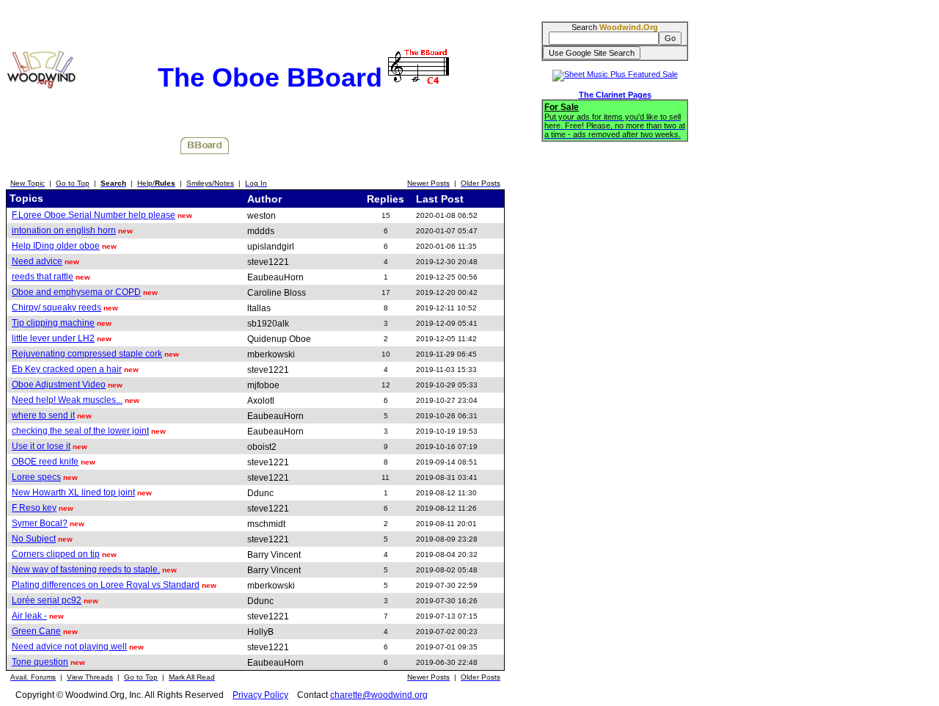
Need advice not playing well (69, 646)
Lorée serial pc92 (46, 600)
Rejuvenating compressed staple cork (87, 354)
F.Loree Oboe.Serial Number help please (93, 215)
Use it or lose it (41, 446)
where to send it (43, 415)
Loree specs (36, 477)
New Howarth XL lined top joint (73, 492)
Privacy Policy (260, 695)
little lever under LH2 (53, 338)
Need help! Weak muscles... (67, 400)
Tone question (40, 662)
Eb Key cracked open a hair (67, 369)
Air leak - (29, 616)
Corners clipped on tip (56, 554)
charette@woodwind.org (379, 695)
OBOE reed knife (45, 461)
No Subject (34, 539)
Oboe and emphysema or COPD (76, 292)
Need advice (37, 261)
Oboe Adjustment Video (59, 384)
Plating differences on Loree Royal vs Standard (106, 585)
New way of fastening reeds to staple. (86, 569)
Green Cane (36, 631)
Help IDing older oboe (56, 246)
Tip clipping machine (53, 323)
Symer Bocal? (39, 523)
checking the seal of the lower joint (80, 431)
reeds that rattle (42, 277)
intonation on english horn (64, 230)
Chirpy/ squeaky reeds (56, 307)
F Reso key (34, 508)
